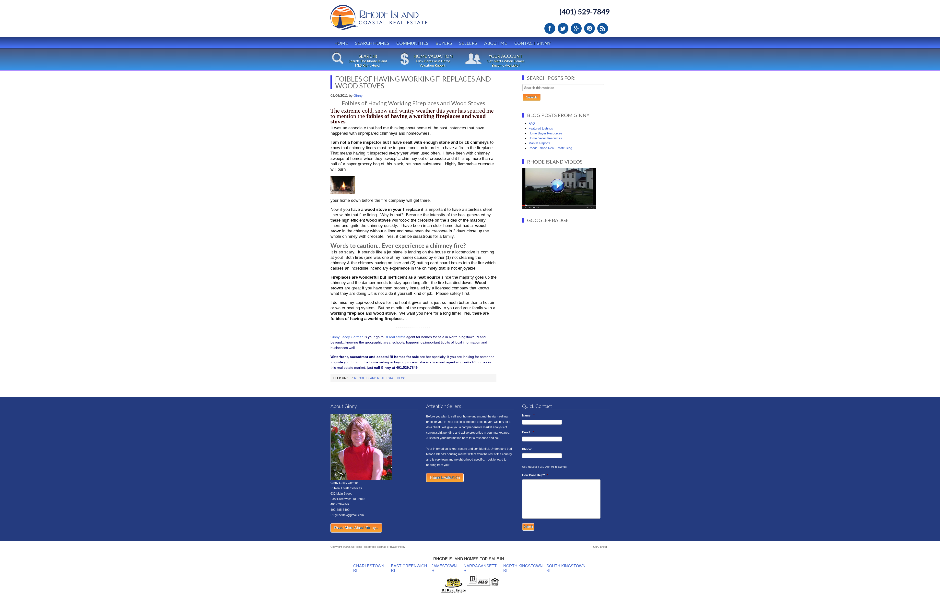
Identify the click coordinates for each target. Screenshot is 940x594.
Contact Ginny (532, 43)
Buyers (443, 43)
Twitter (563, 28)
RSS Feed (602, 28)
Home (341, 43)
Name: (528, 415)
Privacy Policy (396, 546)
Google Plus (576, 28)
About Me (495, 43)
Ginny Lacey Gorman (347, 337)
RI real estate (395, 337)
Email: (528, 432)
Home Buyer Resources (545, 133)
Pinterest (589, 28)
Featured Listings (541, 128)
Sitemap (381, 546)
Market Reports (539, 143)
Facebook (549, 28)
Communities (412, 43)
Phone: (527, 449)
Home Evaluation (445, 477)
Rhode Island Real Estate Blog (379, 378)
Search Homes (372, 43)
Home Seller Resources (545, 138)
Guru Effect (600, 546)
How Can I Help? (535, 475)
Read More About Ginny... (356, 528)
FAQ (532, 123)
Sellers (468, 43)
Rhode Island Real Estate (389, 19)
